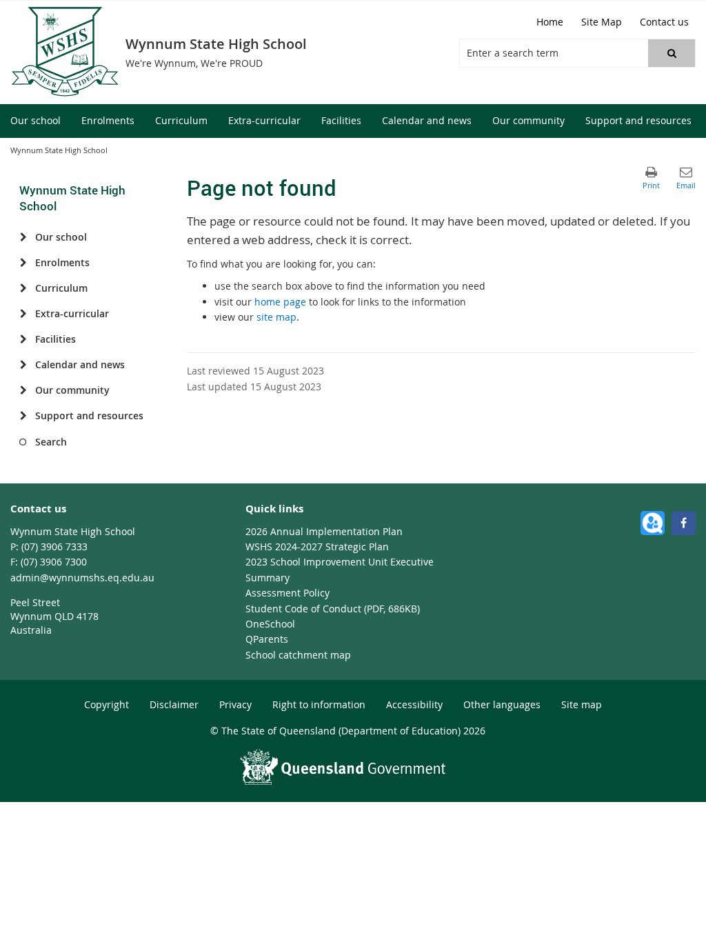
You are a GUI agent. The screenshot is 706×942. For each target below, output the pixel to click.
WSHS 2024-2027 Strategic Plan (317, 546)
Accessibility (414, 704)
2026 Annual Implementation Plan (324, 531)
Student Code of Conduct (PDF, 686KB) (332, 608)
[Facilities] (23, 339)
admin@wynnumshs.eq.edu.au (82, 577)
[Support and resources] (23, 415)
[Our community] (23, 390)
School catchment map (298, 654)
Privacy (235, 704)
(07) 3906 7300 (54, 561)
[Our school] (23, 237)
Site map (581, 704)
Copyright (106, 704)
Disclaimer (174, 704)
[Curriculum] (23, 288)
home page (280, 301)
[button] (671, 53)
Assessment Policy (287, 592)
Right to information (318, 704)
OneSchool (270, 623)
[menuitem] (35, 121)
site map (276, 316)
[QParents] (653, 523)
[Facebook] (684, 523)
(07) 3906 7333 (54, 546)
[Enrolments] (23, 262)
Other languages (502, 704)
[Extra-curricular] (23, 313)
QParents (266, 638)
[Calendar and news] (23, 364)
